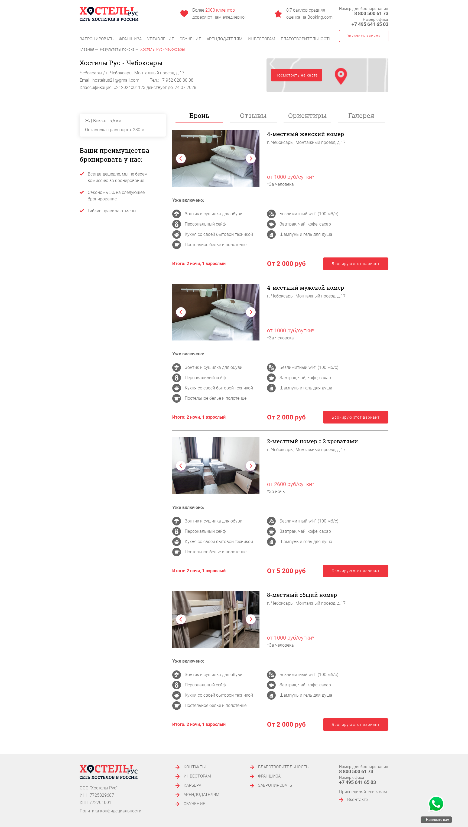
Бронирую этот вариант (356, 264)
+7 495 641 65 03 (370, 24)
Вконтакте (357, 799)
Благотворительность (306, 39)
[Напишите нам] (436, 804)
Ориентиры (307, 115)
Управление (160, 39)
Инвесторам (261, 39)
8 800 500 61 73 (371, 13)
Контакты (195, 767)
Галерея (361, 115)
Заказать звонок (364, 36)
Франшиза (130, 39)
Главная (87, 49)
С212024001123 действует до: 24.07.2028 (154, 87)
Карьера (192, 785)
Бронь (199, 115)
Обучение (190, 39)
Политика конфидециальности (110, 810)
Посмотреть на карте (296, 75)
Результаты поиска (117, 49)
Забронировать (96, 39)
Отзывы (253, 115)
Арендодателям (224, 39)
